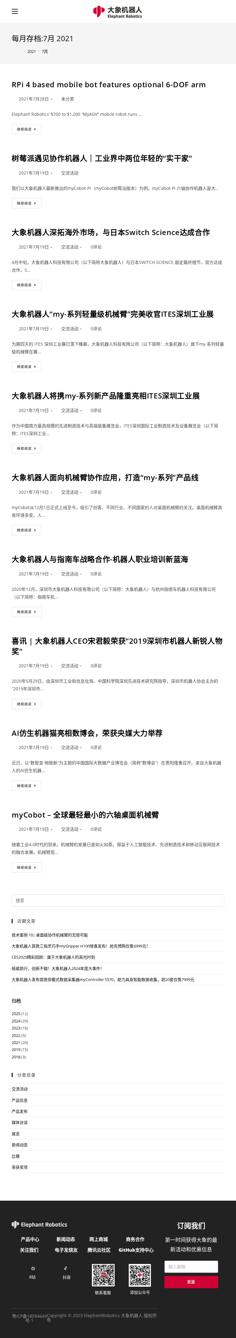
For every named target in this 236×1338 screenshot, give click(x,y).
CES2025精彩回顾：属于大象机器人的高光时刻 (53, 957)
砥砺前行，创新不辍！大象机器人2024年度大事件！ (58, 968)
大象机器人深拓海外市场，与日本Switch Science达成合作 (111, 232)
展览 (16, 1133)
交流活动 (69, 173)
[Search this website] (118, 900)
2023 (16, 1028)
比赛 (16, 1156)
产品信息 (20, 1100)
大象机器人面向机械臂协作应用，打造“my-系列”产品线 (105, 477)
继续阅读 (29, 127)
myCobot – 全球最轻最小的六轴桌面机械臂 (85, 815)
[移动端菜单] (15, 11)
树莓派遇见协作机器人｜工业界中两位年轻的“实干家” (102, 158)
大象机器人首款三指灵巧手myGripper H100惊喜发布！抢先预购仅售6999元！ (81, 946)
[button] (30, 1239)
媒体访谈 (20, 1122)
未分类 (67, 99)
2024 (16, 1021)
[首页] (17, 51)
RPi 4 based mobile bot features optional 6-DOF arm (109, 84)
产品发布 (20, 1111)
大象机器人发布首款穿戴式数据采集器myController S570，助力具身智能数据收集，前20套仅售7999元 (103, 979)
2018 (16, 1057)
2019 (16, 1049)
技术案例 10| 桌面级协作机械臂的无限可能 (50, 935)
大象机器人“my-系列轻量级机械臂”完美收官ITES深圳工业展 (113, 314)
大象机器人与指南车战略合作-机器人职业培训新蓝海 (100, 559)
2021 (16, 1042)
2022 (16, 1035)
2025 (16, 1013)
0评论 (96, 247)
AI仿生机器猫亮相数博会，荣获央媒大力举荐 (87, 733)
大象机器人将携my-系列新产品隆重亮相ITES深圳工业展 (106, 395)
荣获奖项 (20, 1167)
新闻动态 (20, 1145)
